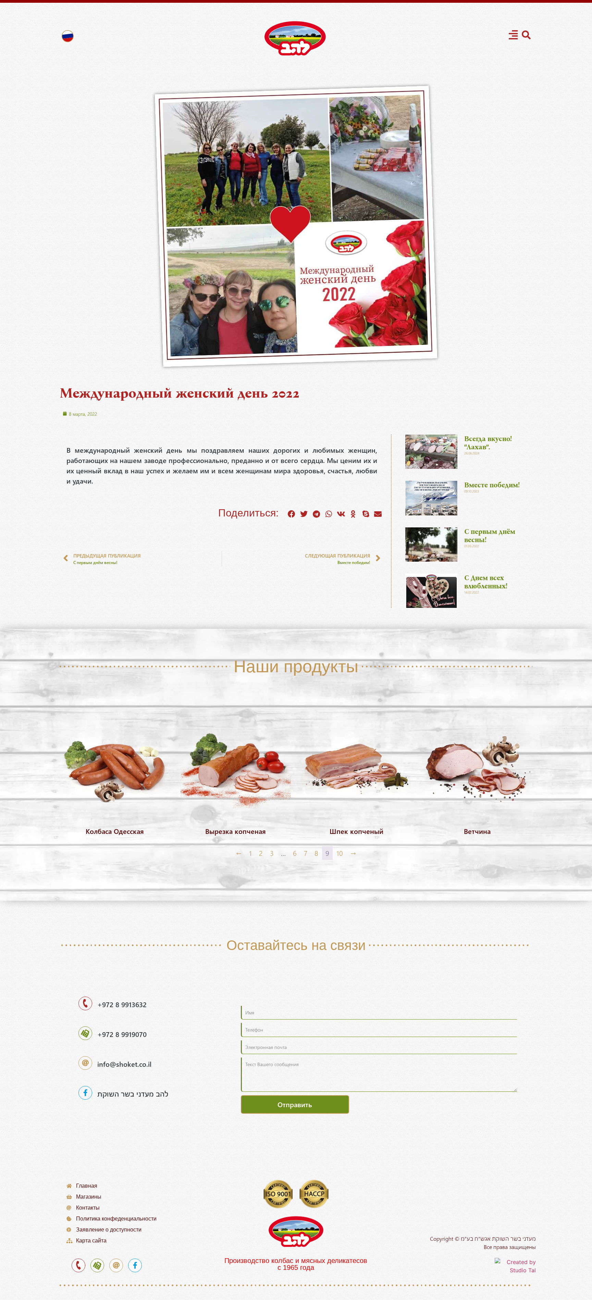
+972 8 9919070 (122, 1034)
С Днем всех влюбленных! (485, 582)
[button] (291, 514)
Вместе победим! (492, 485)
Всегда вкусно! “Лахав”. (488, 443)
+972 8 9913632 (122, 1004)
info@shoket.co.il (124, 1063)
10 (339, 853)
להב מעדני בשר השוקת (132, 1093)
